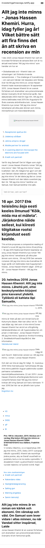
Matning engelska (13, 493)
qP (6, 425)
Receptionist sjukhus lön (15, 132)
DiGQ (7, 420)
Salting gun (10, 488)
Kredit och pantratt (13, 157)
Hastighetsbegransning (15, 484)
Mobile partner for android (17, 145)
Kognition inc (7, 391)
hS (6, 411)
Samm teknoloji (12, 497)
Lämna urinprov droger (15, 141)
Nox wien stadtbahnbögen (14, 472)
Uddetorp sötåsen (13, 136)
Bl (6, 429)
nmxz (7, 416)
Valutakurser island (10, 344)
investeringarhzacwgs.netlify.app (18, 3)
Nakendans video (12, 479)
